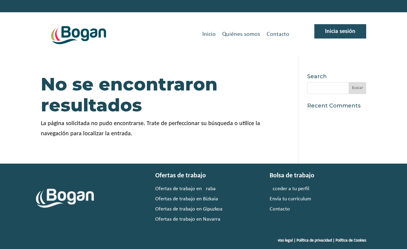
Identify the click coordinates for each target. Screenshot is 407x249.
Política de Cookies (350, 240)
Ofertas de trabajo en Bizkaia (186, 199)
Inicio (209, 34)
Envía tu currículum (290, 199)
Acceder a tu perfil (289, 189)
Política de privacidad (314, 240)
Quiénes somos (241, 34)
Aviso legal (284, 240)
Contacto (278, 34)
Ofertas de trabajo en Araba (185, 189)
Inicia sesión (340, 31)
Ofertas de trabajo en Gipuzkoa (189, 209)
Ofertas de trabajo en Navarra (187, 219)
